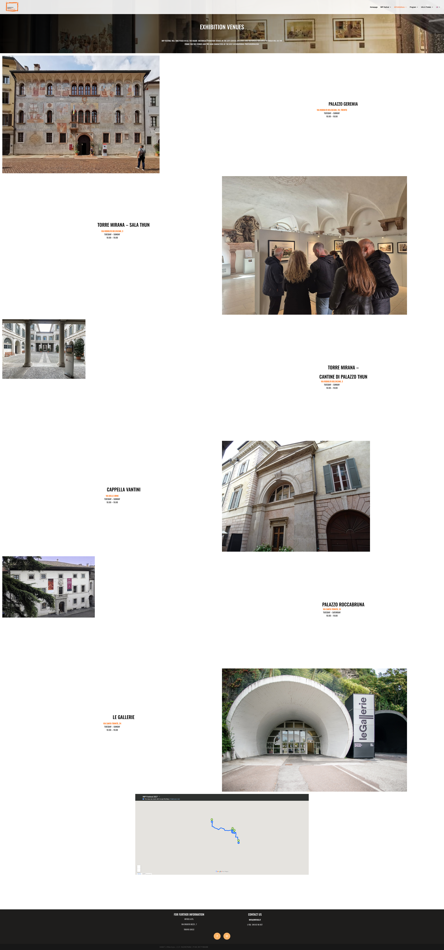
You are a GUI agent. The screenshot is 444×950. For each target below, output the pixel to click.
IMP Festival (384, 7)
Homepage (374, 7)
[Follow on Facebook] (217, 936)
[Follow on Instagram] (226, 936)
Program (413, 7)
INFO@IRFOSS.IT (255, 919)
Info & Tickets (426, 7)
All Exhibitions (399, 7)
